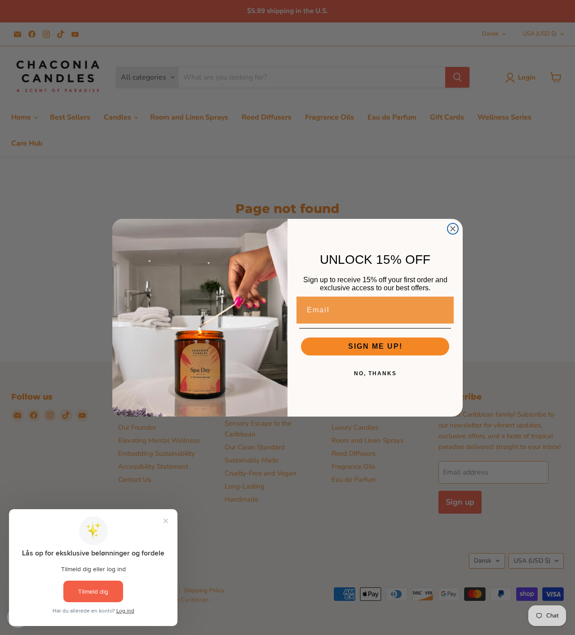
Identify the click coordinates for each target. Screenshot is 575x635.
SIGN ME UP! (375, 346)
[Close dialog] (452, 228)
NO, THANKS (375, 373)
